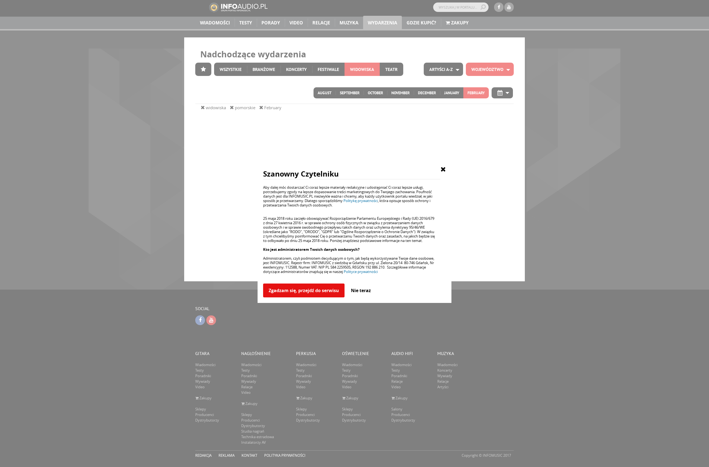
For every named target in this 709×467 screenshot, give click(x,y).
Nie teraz (361, 290)
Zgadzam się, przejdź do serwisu (304, 290)
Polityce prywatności (361, 271)
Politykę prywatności (360, 200)
